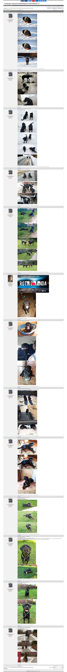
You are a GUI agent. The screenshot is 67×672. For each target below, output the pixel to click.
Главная (5, 5)
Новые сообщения (49, 6)
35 (29, 207)
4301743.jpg (34, 435)
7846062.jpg (34, 68)
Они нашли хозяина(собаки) (13, 666)
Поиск (61, 6)
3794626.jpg (29, 579)
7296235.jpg (23, 166)
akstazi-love (10, 274)
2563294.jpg (29, 106)
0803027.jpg (29, 386)
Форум (4, 666)
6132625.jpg (29, 166)
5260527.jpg (34, 386)
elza (10, 12)
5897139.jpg (39, 166)
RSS (11, 5)
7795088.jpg (23, 318)
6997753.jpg (29, 435)
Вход (10, 5)
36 (29, 274)
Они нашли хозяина (7, 666)
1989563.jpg (34, 106)
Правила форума (57, 6)
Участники (53, 6)
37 (29, 320)
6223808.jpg (23, 106)
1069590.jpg (29, 68)
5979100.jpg (23, 386)
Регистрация (7, 5)
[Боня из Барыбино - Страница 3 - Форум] (39, 1)
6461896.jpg (40, 68)
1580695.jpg (34, 205)
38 (29, 388)
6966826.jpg (29, 205)
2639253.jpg (23, 68)
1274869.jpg (23, 435)
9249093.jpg (23, 579)
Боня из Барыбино (19, 666)
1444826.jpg (23, 205)
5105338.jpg (45, 166)
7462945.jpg (34, 166)
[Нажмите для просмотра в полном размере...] (27, 39)
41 (29, 536)
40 (29, 497)
